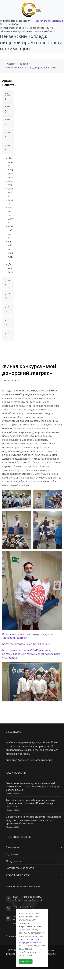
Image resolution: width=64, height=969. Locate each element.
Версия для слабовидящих (49, 20)
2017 (7, 335)
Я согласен (25, 961)
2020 (7, 296)
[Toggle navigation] (57, 59)
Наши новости (16, 772)
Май (10, 200)
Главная (10, 63)
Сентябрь (10, 230)
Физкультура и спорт (18, 874)
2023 (7, 135)
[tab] (8, 96)
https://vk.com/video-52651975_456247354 (26, 644)
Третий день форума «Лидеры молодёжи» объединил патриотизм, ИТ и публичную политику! (31, 803)
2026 (7, 96)
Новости (23, 63)
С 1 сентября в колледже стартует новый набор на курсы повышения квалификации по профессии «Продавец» (33, 820)
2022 (7, 148)
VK (14, 919)
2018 (7, 322)
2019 (7, 309)
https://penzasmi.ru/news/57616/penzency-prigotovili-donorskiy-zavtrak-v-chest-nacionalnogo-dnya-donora (31, 654)
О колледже (12, 847)
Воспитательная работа (20, 868)
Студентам (12, 854)
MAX (15, 923)
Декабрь (10, 268)
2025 (7, 109)
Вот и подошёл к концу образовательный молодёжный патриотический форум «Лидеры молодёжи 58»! (33, 786)
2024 (7, 122)
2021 (7, 283)
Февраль (10, 173)
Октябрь (10, 245)
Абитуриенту (13, 861)
